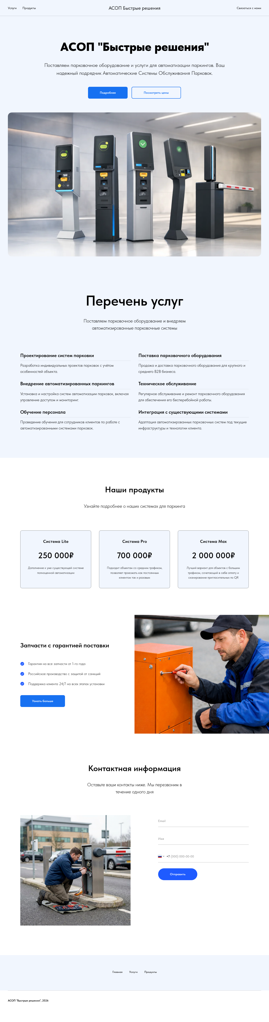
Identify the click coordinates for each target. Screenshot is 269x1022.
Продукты (29, 8)
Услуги (12, 8)
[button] (108, 93)
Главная (117, 971)
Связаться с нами (249, 8)
